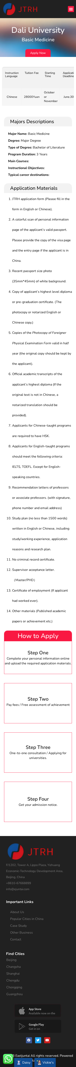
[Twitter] (38, 1040)
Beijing (11, 960)
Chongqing (14, 987)
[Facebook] (29, 1040)
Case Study (18, 926)
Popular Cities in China (26, 919)
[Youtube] (47, 1040)
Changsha (13, 967)
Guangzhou (14, 994)
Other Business (21, 932)
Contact (15, 939)
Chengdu (12, 980)
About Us (17, 912)
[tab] (23, 1062)
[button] (71, 9)
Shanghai (13, 973)
